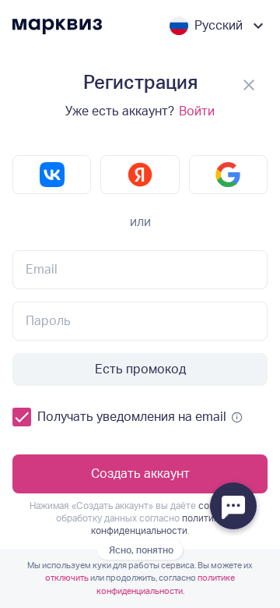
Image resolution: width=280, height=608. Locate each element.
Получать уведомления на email (131, 417)
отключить (67, 578)
